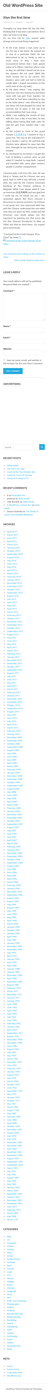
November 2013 (14, 586)
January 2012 (13, 656)
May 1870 (11, 1139)
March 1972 (12, 991)
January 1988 (13, 968)
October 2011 (13, 666)
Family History (13, 1259)
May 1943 (11, 1055)
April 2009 (12, 763)
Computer (12, 1242)
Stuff (9, 1329)
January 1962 (13, 1026)
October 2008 (13, 782)
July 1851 (11, 1171)
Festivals (11, 1262)
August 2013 (13, 595)
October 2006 (13, 859)
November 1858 (14, 1155)
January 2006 (13, 888)
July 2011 (11, 676)
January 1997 (13, 933)
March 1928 (12, 1081)
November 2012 (14, 624)
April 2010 (12, 724)
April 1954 (12, 1029)
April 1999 (12, 920)
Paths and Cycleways (17, 1300)
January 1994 (13, 943)
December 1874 (14, 1129)
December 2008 (14, 775)
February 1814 (14, 1209)
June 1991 (12, 962)
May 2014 (11, 566)
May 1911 (11, 1103)
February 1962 (14, 1023)
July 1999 (11, 910)
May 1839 (11, 1180)
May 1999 (11, 917)
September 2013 (15, 592)
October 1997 (13, 930)
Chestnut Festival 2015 (18, 478)
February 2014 (14, 576)
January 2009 (13, 772)
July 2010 (11, 714)
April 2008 (12, 801)
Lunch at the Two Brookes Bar (21, 471)
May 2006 (11, 875)
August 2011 (13, 673)
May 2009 (11, 759)
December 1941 (14, 1062)
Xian (28, 38)
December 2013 (14, 583)
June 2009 (12, 756)
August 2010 (13, 711)
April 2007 (12, 840)
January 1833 (13, 1197)
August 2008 (13, 788)
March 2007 (12, 843)
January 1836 (13, 1187)
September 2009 (15, 746)
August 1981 (13, 984)
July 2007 (11, 830)
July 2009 (11, 753)
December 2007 (14, 814)
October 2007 (13, 820)
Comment (9, 290)
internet (11, 1287)
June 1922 (12, 1087)
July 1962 (11, 1016)
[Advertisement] (24, 413)
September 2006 (15, 862)
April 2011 (12, 685)
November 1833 (14, 1193)
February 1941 (14, 1068)
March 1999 (12, 923)
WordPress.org (14, 1375)
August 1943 (13, 1049)
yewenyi (19, 22)
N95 (9, 1297)
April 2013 (12, 608)
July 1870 (11, 1135)
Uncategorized (14, 1345)
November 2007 (14, 817)
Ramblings (12, 1320)
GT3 (9, 1275)
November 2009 (14, 740)
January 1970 (13, 1000)
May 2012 (11, 644)
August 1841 (13, 1177)
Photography (13, 1304)
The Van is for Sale (16, 468)
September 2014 (15, 554)
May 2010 (11, 721)
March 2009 (12, 766)
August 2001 (13, 901)
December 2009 (14, 737)
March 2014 (12, 573)
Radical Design (14, 1316)
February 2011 (14, 692)
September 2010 (15, 708)
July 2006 (11, 869)
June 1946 (12, 1045)
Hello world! (12, 465)
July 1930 (11, 1078)
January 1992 (13, 959)
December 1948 (14, 1042)
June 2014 (12, 563)
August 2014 (13, 557)
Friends (10, 1268)
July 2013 (11, 599)
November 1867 (14, 1142)
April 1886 (12, 1123)
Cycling (10, 1249)
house (10, 1284)
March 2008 (12, 804)
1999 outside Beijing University (28, 260)
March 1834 (12, 1190)
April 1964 (12, 1010)
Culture (10, 1246)
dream (10, 1255)
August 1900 (13, 1110)
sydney (10, 1332)
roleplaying (12, 1326)
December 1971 (14, 994)
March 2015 (12, 544)
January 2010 (13, 734)
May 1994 (11, 939)
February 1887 (14, 1116)
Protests (11, 1310)
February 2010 (14, 730)
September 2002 (15, 894)
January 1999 (13, 926)
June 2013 (12, 602)
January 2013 (13, 618)
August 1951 (13, 1036)
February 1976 (14, 988)
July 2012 (11, 637)
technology (12, 1336)
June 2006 (12, 872)
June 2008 (12, 795)
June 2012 (12, 640)
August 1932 (13, 1074)
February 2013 (14, 615)
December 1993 (14, 946)
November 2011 (14, 663)
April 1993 (12, 955)
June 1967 (12, 1007)
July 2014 (11, 560)
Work (9, 1349)
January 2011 (13, 695)
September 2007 (15, 824)
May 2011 (11, 682)
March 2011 (12, 689)
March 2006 (12, 881)
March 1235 (12, 1219)
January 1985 (13, 971)
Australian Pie (18, 495)
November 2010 (14, 701)
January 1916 (13, 1097)
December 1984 (14, 975)
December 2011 (14, 660)
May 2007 (11, 836)
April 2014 (12, 570)
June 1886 (12, 1119)
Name (7, 326)
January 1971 (13, 997)
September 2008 (15, 785)
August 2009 (13, 750)
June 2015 (12, 538)
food (9, 1265)
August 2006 (13, 865)
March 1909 (12, 1107)
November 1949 (14, 1039)
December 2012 (14, 621)
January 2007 (13, 849)
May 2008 (11, 798)
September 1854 (15, 1164)
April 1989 (12, 965)
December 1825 (14, 1200)
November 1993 (14, 949)
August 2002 (13, 898)
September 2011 (15, 669)
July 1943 (11, 1052)
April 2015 (12, 541)
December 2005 (14, 891)
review (10, 1323)
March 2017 (12, 534)
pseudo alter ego (15, 1313)
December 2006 (14, 853)
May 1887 (11, 1113)
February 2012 (14, 653)
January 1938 (13, 1071)
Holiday (29, 22)
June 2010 (12, 718)
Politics (10, 1307)
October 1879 (13, 1126)
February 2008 (14, 808)
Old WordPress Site (23, 5)
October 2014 (13, 550)
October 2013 (13, 589)
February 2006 (14, 885)
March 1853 (12, 1168)
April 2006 (12, 878)
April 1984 (12, 978)
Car (8, 1239)
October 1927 (13, 1084)
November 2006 (14, 856)
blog (9, 1236)
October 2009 (13, 743)
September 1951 (15, 1033)
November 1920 (14, 1090)
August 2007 (13, 827)
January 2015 (13, 547)
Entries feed (13, 1369)
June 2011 (12, 679)
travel (9, 1339)
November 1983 (14, 981)
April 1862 (12, 1148)
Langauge (11, 1291)
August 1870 (13, 1132)
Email (7, 337)
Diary (9, 1252)
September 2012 (15, 631)
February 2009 (14, 769)
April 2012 (12, 647)
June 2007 (12, 833)
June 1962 (12, 1020)
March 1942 (12, 1058)
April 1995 (12, 936)
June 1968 (12, 1004)
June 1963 (12, 1013)
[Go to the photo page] (24, 243)
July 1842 (11, 1174)
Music (9, 1294)
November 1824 (14, 1203)
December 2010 (14, 698)
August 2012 (13, 634)
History (10, 1278)
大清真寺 (20, 134)
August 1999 (13, 907)
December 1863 (14, 1145)
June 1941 (12, 1065)
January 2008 (13, 811)
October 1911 (13, 1100)
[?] (20, 237)
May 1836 (11, 1184)
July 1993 (11, 952)
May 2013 (11, 605)
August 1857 (13, 1158)
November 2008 (14, 779)
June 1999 (12, 914)
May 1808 (11, 1216)
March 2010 (12, 727)
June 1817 (12, 1206)
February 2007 (14, 846)
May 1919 (11, 1094)
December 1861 (14, 1152)
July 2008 (11, 791)
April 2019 (12, 531)
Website (7, 348)
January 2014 (13, 579)
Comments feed (14, 1372)
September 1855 (15, 1161)
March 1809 (12, 1213)
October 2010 (13, 705)
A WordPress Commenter (19, 504)
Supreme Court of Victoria (19, 475)
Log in (10, 1366)
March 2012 (12, 650)
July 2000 (11, 904)
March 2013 (12, 611)
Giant (9, 1271)
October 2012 (13, 628)
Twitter (10, 1342)
